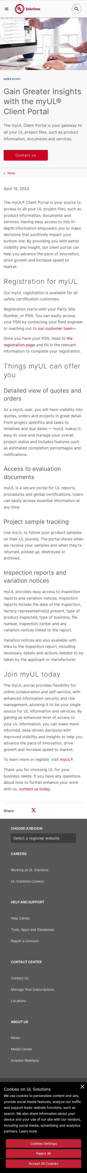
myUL (65, 759)
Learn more (28, 1131)
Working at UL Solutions (29, 870)
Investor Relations (25, 1060)
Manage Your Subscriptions (32, 989)
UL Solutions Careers (27, 881)
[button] (6, 9)
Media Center (21, 1049)
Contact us (25, 155)
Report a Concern (25, 941)
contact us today (34, 788)
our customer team (55, 328)
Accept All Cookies (43, 1163)
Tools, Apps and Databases (32, 929)
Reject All (43, 1153)
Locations (18, 1001)
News (11, 173)
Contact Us (20, 978)
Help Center (20, 918)
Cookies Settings (43, 1143)
